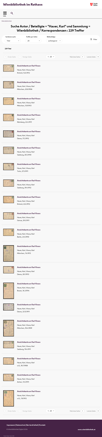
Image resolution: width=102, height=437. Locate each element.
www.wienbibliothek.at (86, 429)
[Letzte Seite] (98, 57)
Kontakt (42, 425)
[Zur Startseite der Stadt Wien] (94, 4)
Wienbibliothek (7, 21)
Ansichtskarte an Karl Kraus (28, 66)
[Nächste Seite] (82, 57)
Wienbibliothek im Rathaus (22, 4)
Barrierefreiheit (32, 425)
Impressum (11, 425)
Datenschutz (20, 425)
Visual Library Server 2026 (8, 436)
